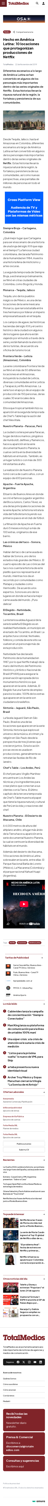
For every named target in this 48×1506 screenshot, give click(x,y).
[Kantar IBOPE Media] (24, 208)
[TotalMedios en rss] (40, 1362)
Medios (7, 32)
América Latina (34, 943)
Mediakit (6, 1401)
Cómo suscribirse (10, 1384)
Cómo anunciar (9, 1390)
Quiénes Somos (9, 1378)
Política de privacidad (11, 1484)
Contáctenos (8, 1395)
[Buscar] (37, 3)
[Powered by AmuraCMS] (38, 1502)
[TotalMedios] (24, 1338)
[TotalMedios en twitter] (23, 1362)
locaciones (22, 943)
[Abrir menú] (3, 3)
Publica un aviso (24, 1144)
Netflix (12, 943)
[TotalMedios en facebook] (18, 1362)
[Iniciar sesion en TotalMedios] (43, 3)
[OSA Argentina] (24, 19)
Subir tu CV (24, 1150)
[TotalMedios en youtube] (35, 1362)
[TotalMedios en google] (29, 1362)
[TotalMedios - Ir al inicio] (18, 3)
